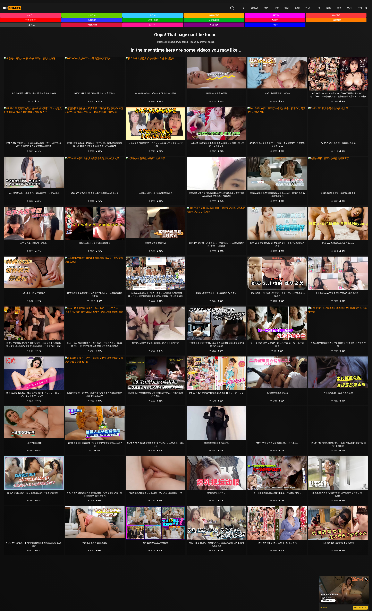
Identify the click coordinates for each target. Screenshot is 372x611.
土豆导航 (275, 15)
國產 (328, 8)
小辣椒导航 (336, 20)
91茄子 (275, 25)
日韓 (297, 8)
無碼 (307, 8)
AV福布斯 (214, 25)
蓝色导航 (30, 15)
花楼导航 (30, 25)
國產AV (254, 8)
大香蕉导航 (214, 20)
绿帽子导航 (153, 20)
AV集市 (275, 20)
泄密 (266, 8)
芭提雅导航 (30, 20)
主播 (276, 8)
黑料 (349, 8)
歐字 (339, 8)
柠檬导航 (92, 15)
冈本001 (153, 25)
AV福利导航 (91, 25)
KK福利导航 (214, 15)
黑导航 (153, 15)
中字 (318, 8)
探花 (287, 8)
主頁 (242, 8)
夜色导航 (336, 15)
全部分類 (362, 8)
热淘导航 (92, 20)
